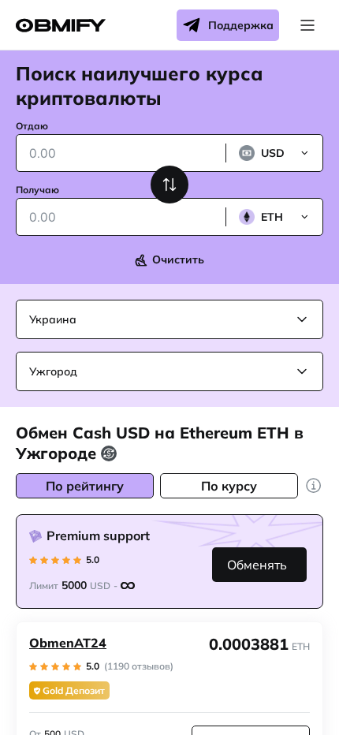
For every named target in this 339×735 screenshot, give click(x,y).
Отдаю (32, 126)
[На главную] (61, 26)
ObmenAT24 (67, 643)
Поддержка (241, 25)
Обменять (257, 565)
